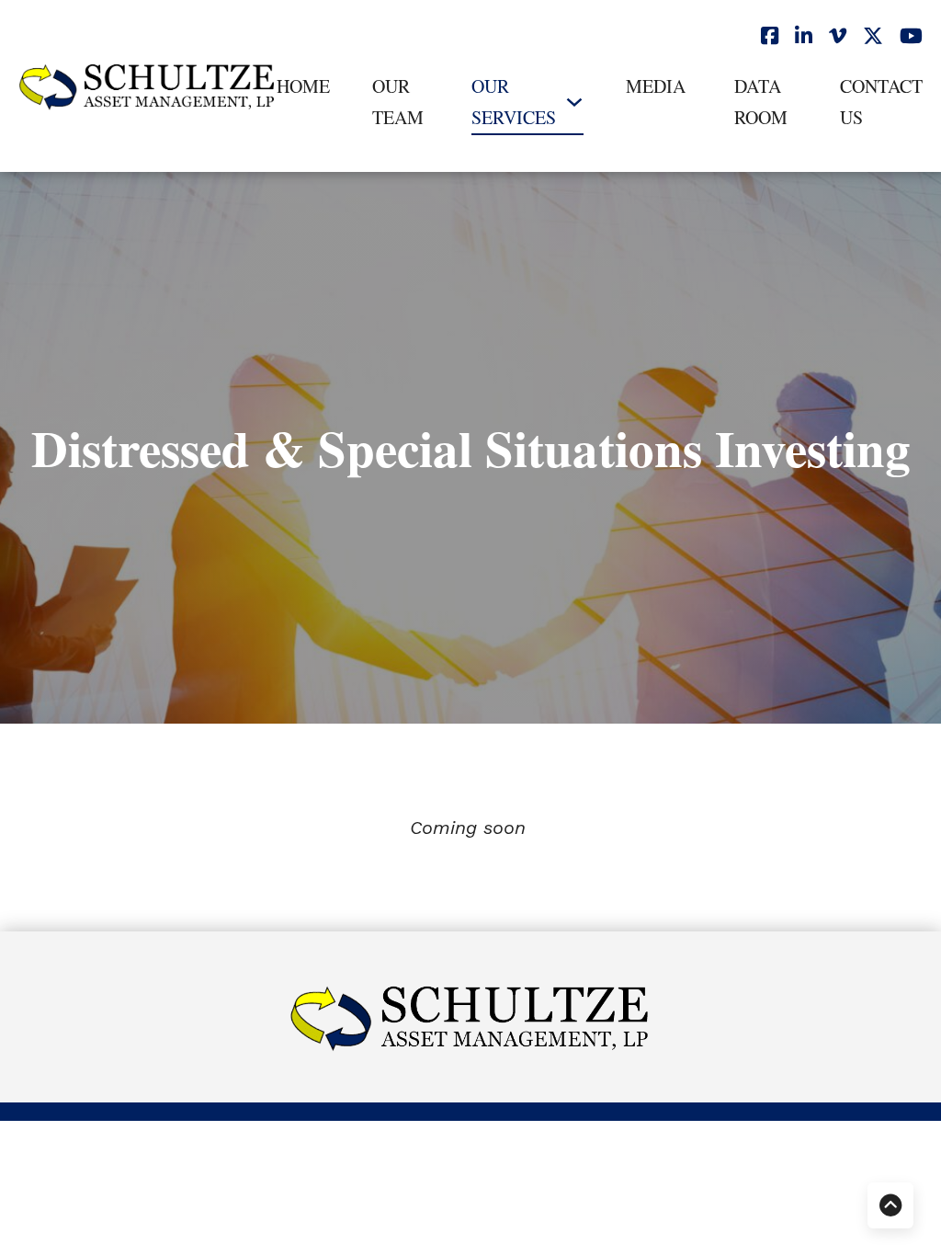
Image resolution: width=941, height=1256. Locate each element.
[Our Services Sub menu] (574, 102)
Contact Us (881, 102)
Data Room (761, 102)
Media (659, 86)
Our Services (513, 102)
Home (303, 86)
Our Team (398, 102)
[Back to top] (890, 1205)
